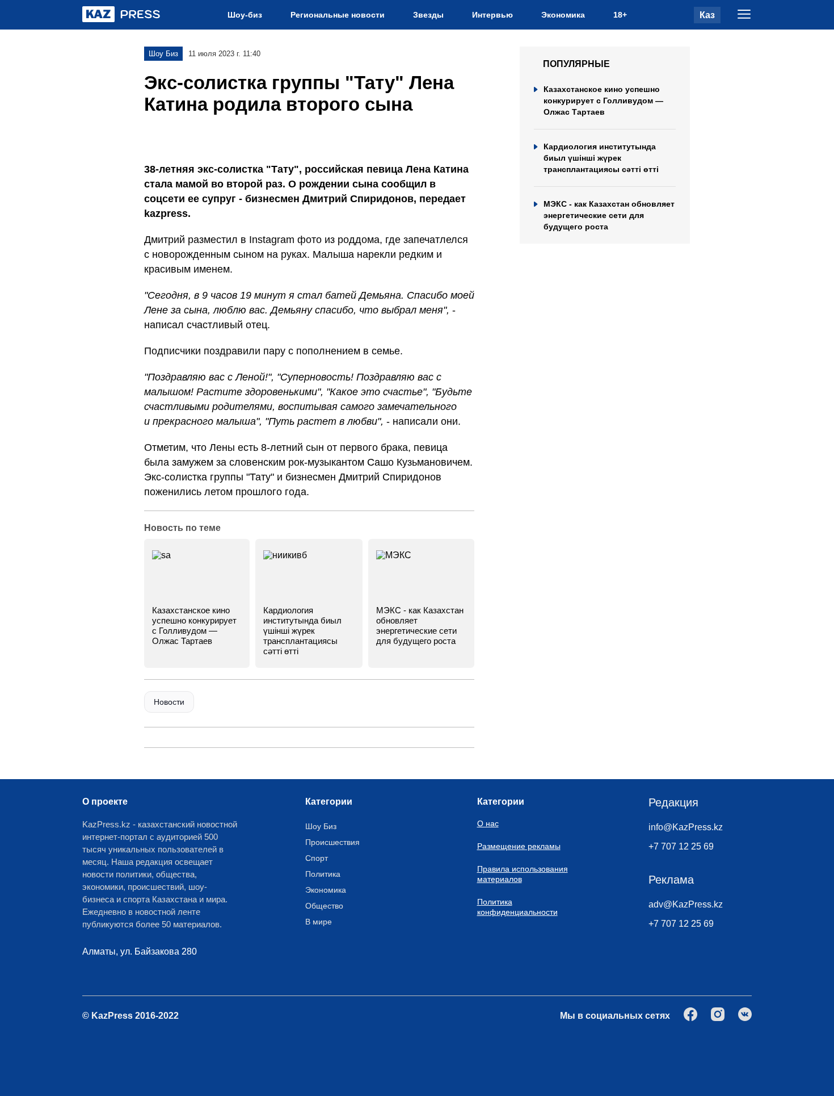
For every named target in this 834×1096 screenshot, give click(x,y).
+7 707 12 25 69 (681, 846)
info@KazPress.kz (685, 827)
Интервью (492, 14)
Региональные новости (337, 14)
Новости (169, 701)
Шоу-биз (245, 14)
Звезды (428, 14)
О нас (488, 823)
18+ (620, 14)
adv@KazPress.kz (685, 904)
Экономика (563, 14)
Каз (707, 15)
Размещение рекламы (519, 846)
